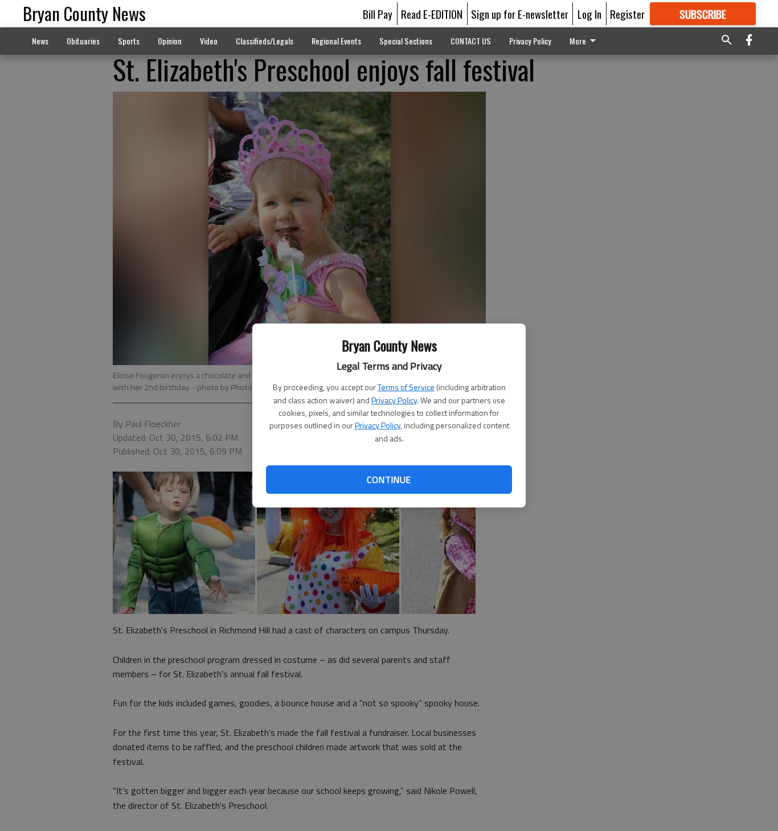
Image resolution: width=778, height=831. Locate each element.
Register (627, 13)
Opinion (170, 41)
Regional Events (336, 41)
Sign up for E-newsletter (519, 13)
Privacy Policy (394, 400)
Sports (129, 41)
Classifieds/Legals (264, 41)
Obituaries (83, 41)
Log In (589, 13)
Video (209, 41)
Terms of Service (406, 387)
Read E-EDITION (431, 13)
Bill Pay (377, 13)
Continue (389, 479)
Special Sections (405, 41)
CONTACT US (471, 41)
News (40, 41)
